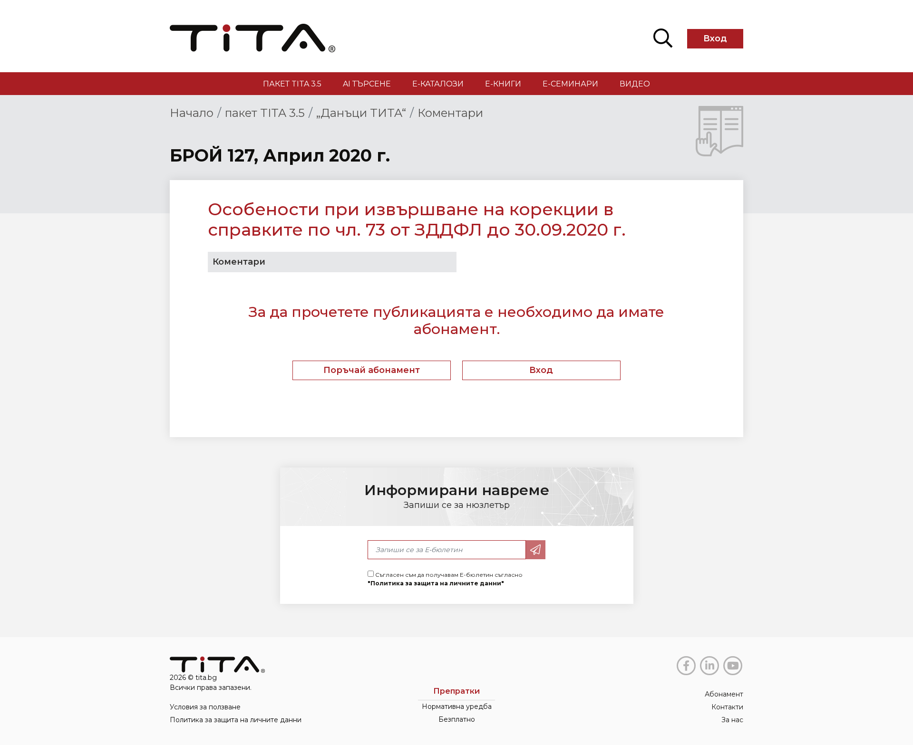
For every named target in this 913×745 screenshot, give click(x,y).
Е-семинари (570, 83)
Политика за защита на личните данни (235, 720)
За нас (732, 720)
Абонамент (724, 694)
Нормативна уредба (457, 706)
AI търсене (367, 83)
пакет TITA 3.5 (292, 83)
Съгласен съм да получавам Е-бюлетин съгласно (445, 579)
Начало (192, 113)
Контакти (727, 707)
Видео (635, 83)
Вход (715, 38)
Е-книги (503, 83)
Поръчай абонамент (371, 370)
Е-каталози (438, 83)
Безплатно (456, 719)
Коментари (450, 113)
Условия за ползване (205, 707)
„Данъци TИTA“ (361, 113)
